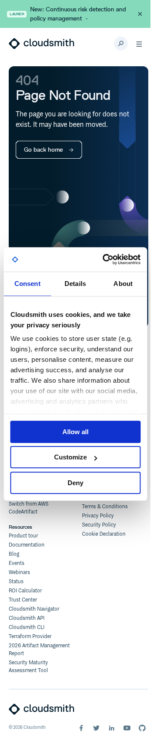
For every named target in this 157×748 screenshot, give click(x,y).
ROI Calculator (25, 591)
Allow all (75, 431)
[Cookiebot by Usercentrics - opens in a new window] (105, 259)
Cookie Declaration (104, 534)
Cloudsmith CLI (26, 627)
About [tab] (123, 283)
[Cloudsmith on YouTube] (127, 728)
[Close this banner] (140, 14)
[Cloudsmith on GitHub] (142, 728)
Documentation (26, 545)
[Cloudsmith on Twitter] (96, 728)
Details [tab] (75, 283)
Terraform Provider (30, 636)
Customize (70, 457)
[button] (139, 43)
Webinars (19, 572)
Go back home (43, 149)
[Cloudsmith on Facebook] (81, 728)
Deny (75, 482)
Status (16, 581)
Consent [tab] (27, 283)
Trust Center (23, 600)
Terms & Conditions (105, 506)
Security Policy (99, 525)
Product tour (23, 536)
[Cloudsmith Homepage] (41, 43)
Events (16, 563)
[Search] (121, 44)
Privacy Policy (98, 516)
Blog (14, 554)
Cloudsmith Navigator (34, 609)
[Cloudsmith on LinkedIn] (112, 728)
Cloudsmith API (26, 618)
